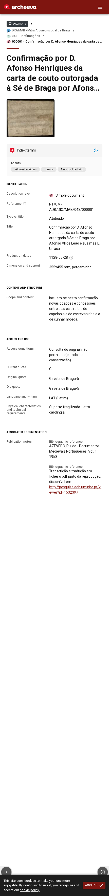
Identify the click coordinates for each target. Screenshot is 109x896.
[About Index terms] (95, 150)
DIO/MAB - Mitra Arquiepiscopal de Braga (41, 30)
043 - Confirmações (26, 36)
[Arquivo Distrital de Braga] (20, 8)
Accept (91, 885)
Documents (17, 23)
